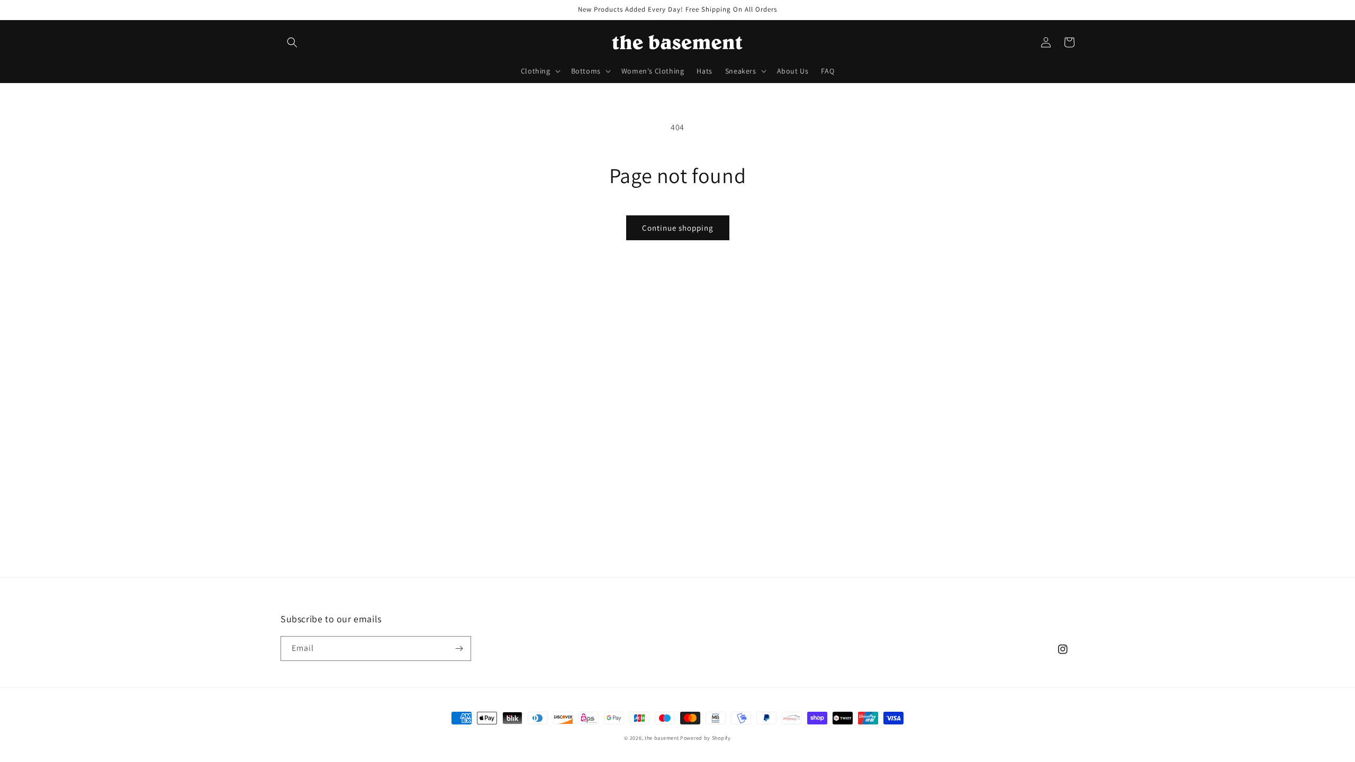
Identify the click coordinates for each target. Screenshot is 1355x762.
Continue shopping (677, 228)
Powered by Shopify (705, 737)
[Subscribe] (459, 648)
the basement (662, 737)
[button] (292, 42)
